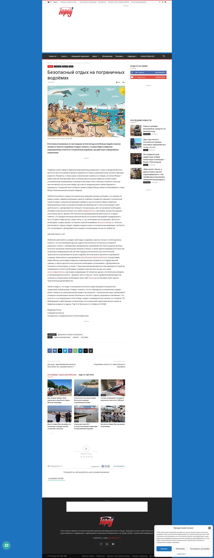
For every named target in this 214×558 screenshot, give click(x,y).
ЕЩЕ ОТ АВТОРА (86, 375)
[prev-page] (48, 433)
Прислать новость (88, 556)
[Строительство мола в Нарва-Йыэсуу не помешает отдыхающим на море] (86, 387)
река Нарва (84, 337)
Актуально (104, 421)
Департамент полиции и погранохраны (70, 334)
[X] (60, 351)
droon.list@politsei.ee (56, 272)
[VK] (55, 351)
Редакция (131, 56)
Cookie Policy (181, 554)
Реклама (118, 56)
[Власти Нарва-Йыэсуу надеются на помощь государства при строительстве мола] (59, 414)
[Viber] (70, 351)
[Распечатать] (90, 351)
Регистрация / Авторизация (88, 2)
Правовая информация (140, 556)
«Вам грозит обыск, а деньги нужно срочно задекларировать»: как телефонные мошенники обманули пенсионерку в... (154, 174)
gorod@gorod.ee (114, 538)
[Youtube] (165, 2)
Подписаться (160, 77)
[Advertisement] (126, 12)
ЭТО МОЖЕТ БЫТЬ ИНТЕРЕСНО (61, 375)
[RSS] (162, 2)
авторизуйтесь (119, 466)
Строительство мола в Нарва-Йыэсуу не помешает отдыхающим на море (85, 400)
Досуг (95, 56)
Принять (164, 549)
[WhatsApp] (75, 351)
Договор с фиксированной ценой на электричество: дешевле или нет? (61, 365)
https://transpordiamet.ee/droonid (93, 257)
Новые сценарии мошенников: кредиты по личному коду (154, 128)
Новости (52, 56)
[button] (209, 528)
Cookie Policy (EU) (147, 56)
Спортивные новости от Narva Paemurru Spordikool (109, 365)
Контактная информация (138, 2)
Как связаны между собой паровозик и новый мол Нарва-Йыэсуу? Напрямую (58, 400)
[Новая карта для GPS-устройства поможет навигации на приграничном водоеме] (86, 414)
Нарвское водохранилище (62, 337)
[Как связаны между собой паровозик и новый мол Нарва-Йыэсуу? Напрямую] (59, 387)
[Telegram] (65, 351)
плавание (76, 337)
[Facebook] (159, 2)
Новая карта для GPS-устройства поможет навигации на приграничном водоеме (85, 426)
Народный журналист (80, 56)
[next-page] (52, 433)
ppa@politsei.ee (89, 211)
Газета (63, 56)
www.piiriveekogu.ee (105, 222)
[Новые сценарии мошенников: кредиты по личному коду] (136, 130)
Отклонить (180, 549)
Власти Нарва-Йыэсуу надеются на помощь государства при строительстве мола (59, 426)
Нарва (71, 66)
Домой (49, 63)
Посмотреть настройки (199, 549)
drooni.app (92, 278)
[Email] (85, 351)
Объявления (102, 2)
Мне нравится (160, 72)
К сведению (57, 66)
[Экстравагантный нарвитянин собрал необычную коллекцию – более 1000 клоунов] (136, 158)
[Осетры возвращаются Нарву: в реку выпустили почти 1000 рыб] (113, 387)
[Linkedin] (80, 351)
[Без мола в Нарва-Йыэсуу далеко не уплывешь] (113, 414)
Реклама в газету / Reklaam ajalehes (118, 2)
